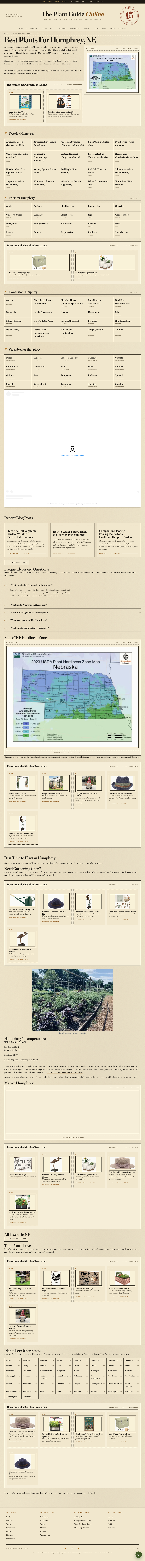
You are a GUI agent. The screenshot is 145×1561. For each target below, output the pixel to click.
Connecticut (115, 1360)
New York (30, 1383)
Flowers (63, 29)
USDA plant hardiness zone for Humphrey (65, 1072)
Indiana (115, 1365)
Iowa (64, 1365)
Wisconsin (132, 1391)
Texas (47, 1391)
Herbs (53, 29)
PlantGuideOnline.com (14, 33)
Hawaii (47, 1365)
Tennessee (30, 1391)
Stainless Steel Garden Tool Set (61, 112)
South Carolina (132, 1384)
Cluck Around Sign (17, 1174)
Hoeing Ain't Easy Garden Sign (89, 1434)
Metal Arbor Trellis (17, 793)
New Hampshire (98, 1377)
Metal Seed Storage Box (19, 273)
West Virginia (13, 1397)
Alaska (13, 1360)
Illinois (98, 1365)
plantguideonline (70, 504)
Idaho (81, 1365)
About (112, 29)
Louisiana (30, 1371)
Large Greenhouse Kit (52, 793)
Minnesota (115, 1371)
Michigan (98, 1371)
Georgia (30, 1365)
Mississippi (13, 1376)
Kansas (132, 1365)
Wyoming (30, 1397)
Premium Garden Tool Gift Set (122, 911)
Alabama (30, 1360)
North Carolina (47, 1377)
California (81, 1360)
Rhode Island (115, 1383)
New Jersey (115, 1376)
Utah (64, 1391)
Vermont (98, 1391)
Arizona (64, 1360)
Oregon (81, 1383)
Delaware (132, 1360)
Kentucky (13, 1371)
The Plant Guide (72, 14)
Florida (13, 1365)
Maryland (64, 1371)
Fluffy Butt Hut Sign (84, 1288)
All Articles (78, 1517)
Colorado (98, 1360)
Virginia (81, 1391)
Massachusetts (47, 1371)
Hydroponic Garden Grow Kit (22, 1212)
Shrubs (96, 29)
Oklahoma (64, 1383)
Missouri (132, 1371)
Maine (81, 1371)
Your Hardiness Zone (82, 1524)
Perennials (75, 29)
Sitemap (111, 1528)
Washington (115, 1391)
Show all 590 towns (16, 1239)
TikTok (92, 1493)
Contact (122, 29)
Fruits (44, 29)
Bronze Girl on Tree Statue (21, 833)
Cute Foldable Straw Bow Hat (122, 1172)
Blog (104, 29)
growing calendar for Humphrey (27, 863)
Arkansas (47, 1360)
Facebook (71, 1493)
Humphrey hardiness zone (41, 757)
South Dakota (13, 1391)
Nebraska (31, 33)
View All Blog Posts (16, 562)
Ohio (47, 1383)
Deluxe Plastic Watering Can (21, 909)
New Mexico (132, 1376)
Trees (86, 29)
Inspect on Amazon (17, 120)
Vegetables (32, 29)
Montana (30, 1376)
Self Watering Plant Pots (86, 273)
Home (21, 29)
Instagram (80, 1493)
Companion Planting (82, 1520)
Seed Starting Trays (17, 112)
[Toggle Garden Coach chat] (138, 1554)
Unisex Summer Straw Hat (121, 793)
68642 (16, 1047)
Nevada (13, 1383)
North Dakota (64, 1376)
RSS (110, 1524)
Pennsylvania (98, 1383)
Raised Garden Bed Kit (119, 1288)
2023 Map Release (81, 1528)
